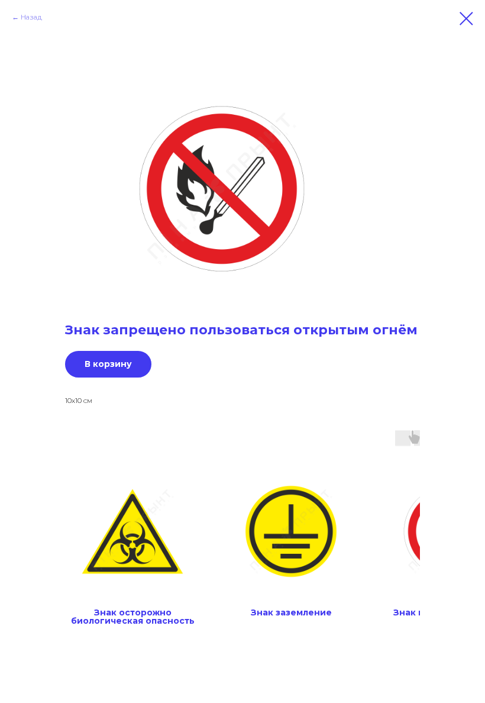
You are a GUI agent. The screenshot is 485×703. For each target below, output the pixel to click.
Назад (31, 16)
